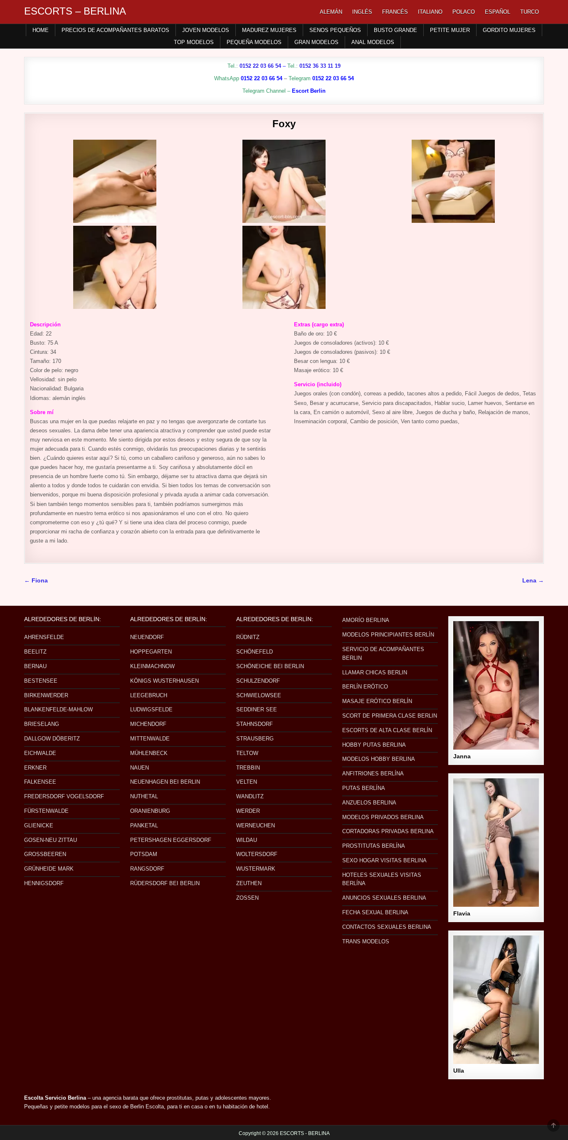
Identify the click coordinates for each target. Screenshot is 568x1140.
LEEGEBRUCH (148, 695)
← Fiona (36, 580)
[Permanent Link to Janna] (496, 685)
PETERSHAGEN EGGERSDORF (170, 840)
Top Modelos (194, 42)
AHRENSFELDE (44, 637)
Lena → (533, 580)
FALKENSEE (40, 782)
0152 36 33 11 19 (320, 66)
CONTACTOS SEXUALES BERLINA (386, 927)
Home (40, 30)
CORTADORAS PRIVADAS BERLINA (388, 831)
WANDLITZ (250, 796)
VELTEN (246, 782)
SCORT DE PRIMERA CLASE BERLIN (389, 716)
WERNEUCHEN (255, 825)
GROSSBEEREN (45, 854)
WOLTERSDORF (256, 854)
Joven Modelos (205, 30)
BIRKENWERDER (46, 695)
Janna (462, 756)
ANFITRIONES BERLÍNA (373, 773)
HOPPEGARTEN (151, 652)
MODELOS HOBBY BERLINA (378, 759)
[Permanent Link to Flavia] (496, 842)
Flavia (461, 913)
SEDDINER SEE (256, 709)
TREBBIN (248, 768)
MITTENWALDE (150, 738)
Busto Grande (395, 30)
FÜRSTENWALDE (46, 811)
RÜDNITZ (247, 637)
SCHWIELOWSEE (258, 695)
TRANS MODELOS (365, 941)
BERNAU (35, 666)
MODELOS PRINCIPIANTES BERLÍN (388, 635)
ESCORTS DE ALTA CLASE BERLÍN (387, 730)
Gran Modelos (316, 42)
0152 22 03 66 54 (260, 66)
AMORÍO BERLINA (365, 620)
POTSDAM (143, 854)
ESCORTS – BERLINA (75, 11)
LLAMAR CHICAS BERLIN (374, 672)
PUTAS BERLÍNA (363, 788)
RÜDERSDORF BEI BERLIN (165, 883)
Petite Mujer (450, 30)
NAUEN (139, 768)
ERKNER (35, 768)
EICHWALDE (40, 753)
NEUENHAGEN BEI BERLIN (165, 782)
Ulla (458, 1070)
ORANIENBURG (150, 811)
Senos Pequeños (335, 30)
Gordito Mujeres (509, 30)
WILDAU (246, 840)
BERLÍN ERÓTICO (365, 687)
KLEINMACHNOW (152, 666)
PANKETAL (144, 825)
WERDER (248, 811)
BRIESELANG (41, 724)
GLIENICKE (38, 825)
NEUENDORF (147, 637)
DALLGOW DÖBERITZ (52, 738)
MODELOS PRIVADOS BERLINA (383, 817)
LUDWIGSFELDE (151, 709)
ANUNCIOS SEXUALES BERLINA (384, 898)
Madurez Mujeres (269, 30)
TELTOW (247, 753)
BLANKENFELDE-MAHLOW (58, 709)
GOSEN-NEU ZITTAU (50, 840)
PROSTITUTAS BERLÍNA (373, 846)
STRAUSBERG (255, 738)
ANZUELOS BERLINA (369, 802)
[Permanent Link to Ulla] (496, 999)
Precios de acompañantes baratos (115, 30)
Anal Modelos (372, 42)
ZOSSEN (247, 898)
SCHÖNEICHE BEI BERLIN (270, 666)
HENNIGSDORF (44, 883)
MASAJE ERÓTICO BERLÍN (377, 701)
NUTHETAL (144, 796)
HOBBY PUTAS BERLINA (374, 745)
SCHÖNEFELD (254, 652)
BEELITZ (35, 652)
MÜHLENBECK (149, 753)
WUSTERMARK (255, 869)
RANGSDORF (147, 869)
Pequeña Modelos (254, 42)
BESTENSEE (40, 681)
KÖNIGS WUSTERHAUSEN (164, 681)
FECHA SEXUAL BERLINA (375, 912)
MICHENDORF (148, 724)
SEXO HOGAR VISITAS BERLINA (384, 860)
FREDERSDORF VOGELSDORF (64, 796)
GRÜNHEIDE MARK (49, 869)
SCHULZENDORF (258, 681)
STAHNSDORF (254, 724)
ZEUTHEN (249, 883)
